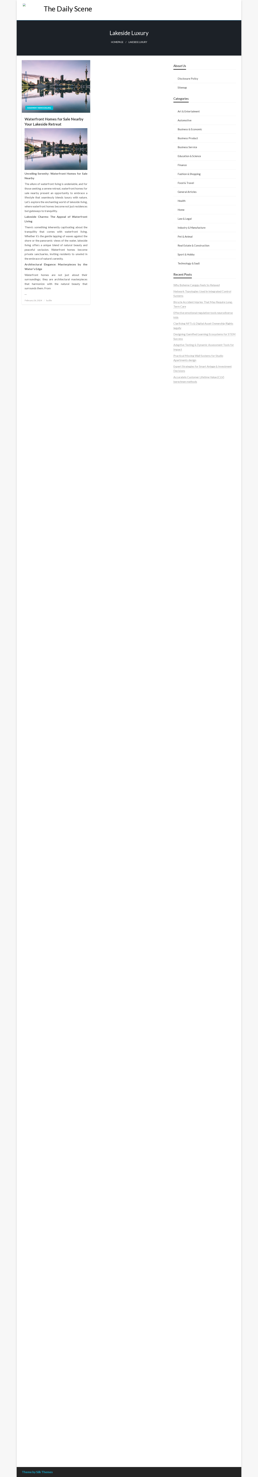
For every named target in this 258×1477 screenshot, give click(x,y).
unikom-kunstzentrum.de (188, 844)
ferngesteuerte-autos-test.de (190, 987)
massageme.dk (182, 518)
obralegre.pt (180, 465)
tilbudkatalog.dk (183, 478)
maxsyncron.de (182, 1162)
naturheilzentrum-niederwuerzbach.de (196, 1179)
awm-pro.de (180, 612)
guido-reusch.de (183, 1184)
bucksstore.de (182, 875)
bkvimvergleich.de (184, 733)
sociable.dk (180, 496)
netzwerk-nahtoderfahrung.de (191, 1050)
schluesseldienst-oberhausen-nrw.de (195, 1055)
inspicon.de (180, 1444)
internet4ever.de (183, 1256)
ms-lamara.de (181, 665)
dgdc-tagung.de (183, 992)
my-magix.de (181, 715)
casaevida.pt (180, 456)
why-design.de (182, 787)
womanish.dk (181, 482)
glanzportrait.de (183, 1091)
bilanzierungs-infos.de (186, 871)
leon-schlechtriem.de (186, 822)
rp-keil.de (179, 621)
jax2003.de (180, 889)
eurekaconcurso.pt (184, 429)
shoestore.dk (181, 491)
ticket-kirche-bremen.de (188, 1086)
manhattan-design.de (186, 1337)
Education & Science (189, 156)
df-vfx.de (178, 1238)
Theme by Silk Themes (37, 1472)
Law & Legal (185, 218)
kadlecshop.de (182, 656)
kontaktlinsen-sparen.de (188, 1197)
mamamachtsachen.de (186, 1014)
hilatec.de (179, 629)
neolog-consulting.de (186, 996)
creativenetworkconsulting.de (191, 760)
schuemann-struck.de (186, 1251)
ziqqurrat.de (180, 577)
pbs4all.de (179, 938)
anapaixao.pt (181, 406)
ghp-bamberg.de (183, 920)
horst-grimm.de (182, 742)
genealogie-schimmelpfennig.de (192, 1247)
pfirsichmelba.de (183, 1332)
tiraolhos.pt (180, 527)
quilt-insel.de (181, 782)
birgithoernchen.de (184, 809)
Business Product (188, 138)
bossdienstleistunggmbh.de (190, 581)
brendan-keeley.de (184, 595)
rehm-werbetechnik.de (187, 755)
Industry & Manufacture (192, 227)
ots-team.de (180, 884)
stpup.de (178, 1274)
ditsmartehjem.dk (184, 505)
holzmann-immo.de (184, 1449)
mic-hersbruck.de (184, 970)
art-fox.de (179, 647)
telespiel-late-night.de (186, 1287)
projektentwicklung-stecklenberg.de (195, 893)
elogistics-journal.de (185, 1046)
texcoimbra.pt (182, 473)
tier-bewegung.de (184, 857)
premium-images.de (185, 866)
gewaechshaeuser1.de (186, 773)
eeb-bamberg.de (183, 1260)
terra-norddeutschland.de (188, 1242)
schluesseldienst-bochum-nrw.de (193, 934)
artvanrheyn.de (182, 862)
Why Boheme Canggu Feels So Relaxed (196, 285)
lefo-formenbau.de (184, 590)
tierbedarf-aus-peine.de (187, 1170)
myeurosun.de (181, 586)
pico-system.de (182, 1077)
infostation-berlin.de (185, 830)
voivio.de (178, 1117)
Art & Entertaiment (189, 111)
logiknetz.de (180, 550)
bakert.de (179, 751)
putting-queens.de (184, 795)
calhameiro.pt (181, 451)
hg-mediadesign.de (184, 746)
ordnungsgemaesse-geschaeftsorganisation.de (201, 902)
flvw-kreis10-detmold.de (188, 1059)
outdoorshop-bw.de (185, 791)
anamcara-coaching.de (187, 1005)
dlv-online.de (181, 952)
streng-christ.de (183, 965)
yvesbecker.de (182, 1082)
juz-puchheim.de (183, 1037)
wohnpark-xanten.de (185, 769)
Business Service (187, 147)
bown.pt (178, 433)
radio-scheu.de (182, 728)
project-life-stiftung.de (187, 1440)
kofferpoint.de (182, 1206)
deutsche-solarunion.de (187, 563)
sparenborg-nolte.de (185, 848)
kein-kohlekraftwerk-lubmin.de (192, 1148)
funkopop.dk (181, 514)
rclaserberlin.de (182, 608)
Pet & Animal (185, 236)
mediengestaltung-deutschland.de (193, 568)
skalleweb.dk (181, 500)
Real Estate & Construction (193, 245)
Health (182, 200)
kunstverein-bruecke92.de (189, 1073)
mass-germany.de (183, 710)
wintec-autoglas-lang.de (188, 697)
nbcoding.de (180, 634)
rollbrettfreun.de (183, 1143)
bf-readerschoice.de (185, 1224)
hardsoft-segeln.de (184, 701)
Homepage (117, 42)
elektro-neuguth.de (184, 1345)
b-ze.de (178, 1103)
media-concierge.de (185, 1426)
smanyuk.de (180, 683)
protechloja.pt (181, 411)
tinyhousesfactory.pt (185, 442)
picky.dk (178, 509)
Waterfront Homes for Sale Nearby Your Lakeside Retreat (54, 121)
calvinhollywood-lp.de (186, 1188)
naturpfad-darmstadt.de (188, 599)
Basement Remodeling (39, 108)
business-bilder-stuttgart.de (190, 1386)
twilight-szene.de (183, 1023)
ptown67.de (180, 1157)
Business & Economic (190, 129)
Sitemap (182, 87)
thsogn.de (179, 1368)
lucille (49, 300)
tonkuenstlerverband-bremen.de (193, 1431)
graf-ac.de (179, 559)
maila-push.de (181, 652)
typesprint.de (181, 1099)
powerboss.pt (181, 393)
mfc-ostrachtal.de (184, 1301)
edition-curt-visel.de (185, 679)
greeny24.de (180, 670)
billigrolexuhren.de (184, 1028)
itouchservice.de (183, 1377)
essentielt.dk (181, 487)
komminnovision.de (185, 835)
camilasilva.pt (181, 402)
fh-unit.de (179, 604)
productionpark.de (184, 719)
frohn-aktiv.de (181, 692)
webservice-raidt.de (185, 1278)
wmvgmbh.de (181, 1350)
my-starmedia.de (183, 1032)
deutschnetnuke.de (184, 1166)
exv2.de (178, 1041)
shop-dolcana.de (183, 1359)
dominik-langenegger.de (188, 947)
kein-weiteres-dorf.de (186, 1152)
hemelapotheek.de (184, 804)
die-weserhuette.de (185, 1202)
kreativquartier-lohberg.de (189, 1328)
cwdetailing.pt (182, 460)
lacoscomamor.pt (183, 424)
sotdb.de (178, 688)
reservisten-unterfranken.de (190, 625)
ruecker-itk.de (182, 1019)
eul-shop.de (180, 1323)
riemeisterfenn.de (183, 1064)
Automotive (184, 120)
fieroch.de (179, 724)
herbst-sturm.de (183, 1435)
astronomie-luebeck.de (187, 1108)
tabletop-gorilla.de (184, 1001)
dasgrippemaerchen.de (187, 1341)
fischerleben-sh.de (184, 911)
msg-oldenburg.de (184, 1314)
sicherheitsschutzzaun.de (188, 706)
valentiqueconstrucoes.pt (188, 469)
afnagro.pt (179, 397)
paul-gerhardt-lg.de (185, 1363)
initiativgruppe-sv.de (185, 853)
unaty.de (178, 554)
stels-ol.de (179, 1211)
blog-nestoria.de (183, 674)
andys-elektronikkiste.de (188, 572)
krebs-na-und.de (183, 1233)
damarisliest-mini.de (185, 925)
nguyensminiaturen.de (186, 1305)
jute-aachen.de (182, 1175)
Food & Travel (186, 182)
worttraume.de (182, 536)
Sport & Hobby (186, 254)
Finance (182, 165)
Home (181, 209)
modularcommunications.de (190, 898)
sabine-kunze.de (183, 1310)
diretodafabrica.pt (184, 438)
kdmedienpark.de (183, 778)
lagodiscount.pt (182, 420)
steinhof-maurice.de (185, 880)
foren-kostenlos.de (184, 1229)
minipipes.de (180, 943)
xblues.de (179, 1390)
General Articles (187, 191)
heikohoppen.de (183, 813)
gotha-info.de (181, 1408)
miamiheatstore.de (184, 974)
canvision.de (180, 661)
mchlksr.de (179, 839)
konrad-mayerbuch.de (186, 929)
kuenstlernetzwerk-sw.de (188, 916)
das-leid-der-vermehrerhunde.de (192, 1068)
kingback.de (180, 818)
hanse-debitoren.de (185, 737)
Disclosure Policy (188, 78)
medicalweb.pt (182, 415)
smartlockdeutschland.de (188, 983)
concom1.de (180, 1354)
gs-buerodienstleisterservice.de (192, 764)
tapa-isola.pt (181, 446)
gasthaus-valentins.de (186, 960)
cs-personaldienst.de (185, 800)
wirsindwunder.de (183, 638)
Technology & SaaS (189, 263)
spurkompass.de (183, 545)
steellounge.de (182, 532)
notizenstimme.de (184, 541)
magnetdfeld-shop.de (186, 643)
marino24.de (180, 956)
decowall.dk (180, 523)
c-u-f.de (178, 1422)
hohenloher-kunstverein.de (189, 1220)
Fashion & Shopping (189, 173)
